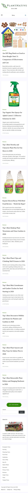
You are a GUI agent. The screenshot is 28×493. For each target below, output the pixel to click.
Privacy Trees (6, 469)
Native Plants (6, 464)
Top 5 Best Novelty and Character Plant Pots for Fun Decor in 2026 (12, 148)
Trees (4, 477)
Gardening (5, 457)
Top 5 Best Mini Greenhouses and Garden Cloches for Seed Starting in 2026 (13, 288)
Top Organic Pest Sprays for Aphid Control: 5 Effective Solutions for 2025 (12, 116)
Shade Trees (5, 475)
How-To (4, 462)
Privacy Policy (17, 489)
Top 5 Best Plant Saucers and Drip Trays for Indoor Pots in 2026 (13, 351)
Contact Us (9, 489)
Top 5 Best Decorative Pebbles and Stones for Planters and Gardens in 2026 (13, 319)
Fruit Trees (5, 454)
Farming (4, 449)
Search (4, 409)
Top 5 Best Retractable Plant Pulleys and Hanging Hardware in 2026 (13, 381)
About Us (5, 419)
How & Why (5, 459)
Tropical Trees (6, 480)
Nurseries (5, 467)
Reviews (4, 50)
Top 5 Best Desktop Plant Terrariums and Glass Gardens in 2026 (14, 231)
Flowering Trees (6, 452)
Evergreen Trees (6, 447)
